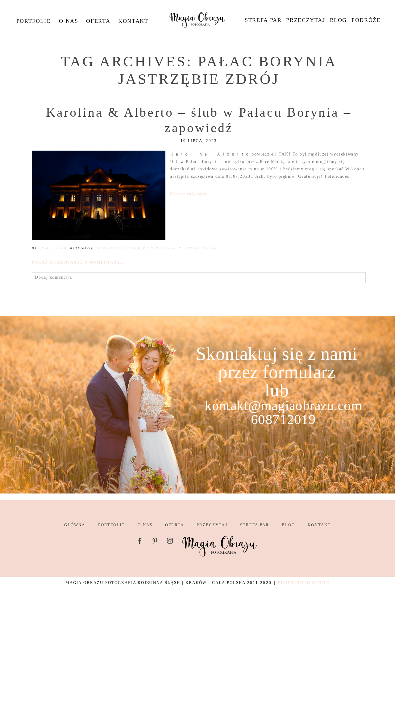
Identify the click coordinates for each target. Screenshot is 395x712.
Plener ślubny (159, 248)
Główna (74, 525)
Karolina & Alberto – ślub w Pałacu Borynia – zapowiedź (198, 120)
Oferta (98, 21)
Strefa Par (263, 20)
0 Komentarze (77, 262)
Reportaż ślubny (198, 248)
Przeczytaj (305, 20)
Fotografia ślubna (117, 248)
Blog (338, 20)
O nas (68, 21)
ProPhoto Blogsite (304, 582)
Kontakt (133, 21)
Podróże (365, 20)
